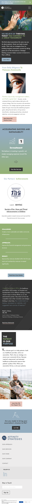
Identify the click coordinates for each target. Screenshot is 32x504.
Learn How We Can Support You (16, 404)
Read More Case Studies (16, 275)
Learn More (6, 59)
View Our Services (16, 169)
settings (7, 503)
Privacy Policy (4, 500)
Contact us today (9, 3)
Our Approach (7, 444)
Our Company (7, 458)
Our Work (5, 454)
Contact (5, 463)
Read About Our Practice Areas (8, 119)
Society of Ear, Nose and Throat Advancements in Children (16, 210)
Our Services (6, 449)
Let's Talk (16, 428)
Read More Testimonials (8, 322)
